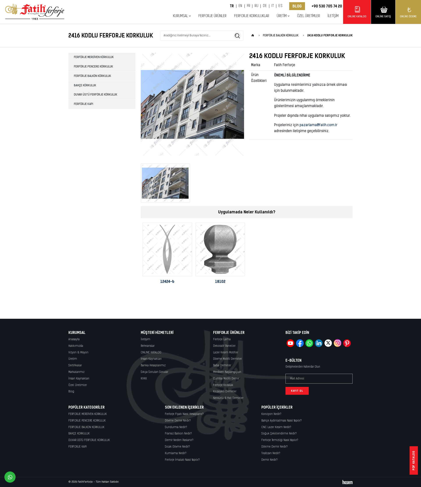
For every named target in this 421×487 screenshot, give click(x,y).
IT (272, 6)
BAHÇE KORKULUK (85, 85)
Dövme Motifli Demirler (227, 359)
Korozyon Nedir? (271, 414)
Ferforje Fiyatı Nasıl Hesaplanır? (184, 414)
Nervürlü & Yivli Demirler (228, 398)
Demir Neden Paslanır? (179, 440)
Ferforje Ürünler (212, 16)
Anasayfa (74, 339)
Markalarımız (76, 372)
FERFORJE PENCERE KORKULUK (93, 66)
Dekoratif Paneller (224, 346)
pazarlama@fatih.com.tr (318, 125)
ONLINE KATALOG (151, 352)
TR (232, 6)
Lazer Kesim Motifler (225, 352)
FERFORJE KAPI (83, 104)
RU (256, 6)
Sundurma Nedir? (176, 427)
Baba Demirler (222, 365)
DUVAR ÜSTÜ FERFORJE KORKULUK (95, 94)
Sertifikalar (75, 365)
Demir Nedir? (269, 460)
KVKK (144, 378)
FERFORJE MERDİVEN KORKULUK (94, 57)
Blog (297, 6)
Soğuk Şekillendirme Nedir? (279, 433)
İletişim (333, 16)
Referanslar (148, 346)
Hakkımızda (75, 346)
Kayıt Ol (297, 390)
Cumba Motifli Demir (226, 378)
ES (280, 6)
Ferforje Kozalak (223, 385)
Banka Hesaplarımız (153, 365)
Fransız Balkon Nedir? (178, 433)
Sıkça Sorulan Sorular (154, 372)
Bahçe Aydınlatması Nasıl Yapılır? (281, 420)
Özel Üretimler (308, 16)
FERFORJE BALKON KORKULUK (92, 76)
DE (265, 6)
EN (240, 6)
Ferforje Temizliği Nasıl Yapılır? (279, 440)
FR (248, 6)
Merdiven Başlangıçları (227, 372)
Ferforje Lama (222, 339)
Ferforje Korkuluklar (251, 16)
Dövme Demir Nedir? (178, 420)
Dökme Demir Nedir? (274, 446)
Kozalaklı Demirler (224, 391)
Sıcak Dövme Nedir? (177, 446)
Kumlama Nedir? (175, 453)
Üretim (72, 359)
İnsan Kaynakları (78, 378)
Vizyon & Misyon (78, 352)
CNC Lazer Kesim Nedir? (276, 427)
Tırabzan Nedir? (270, 453)
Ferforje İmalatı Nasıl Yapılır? (182, 460)
